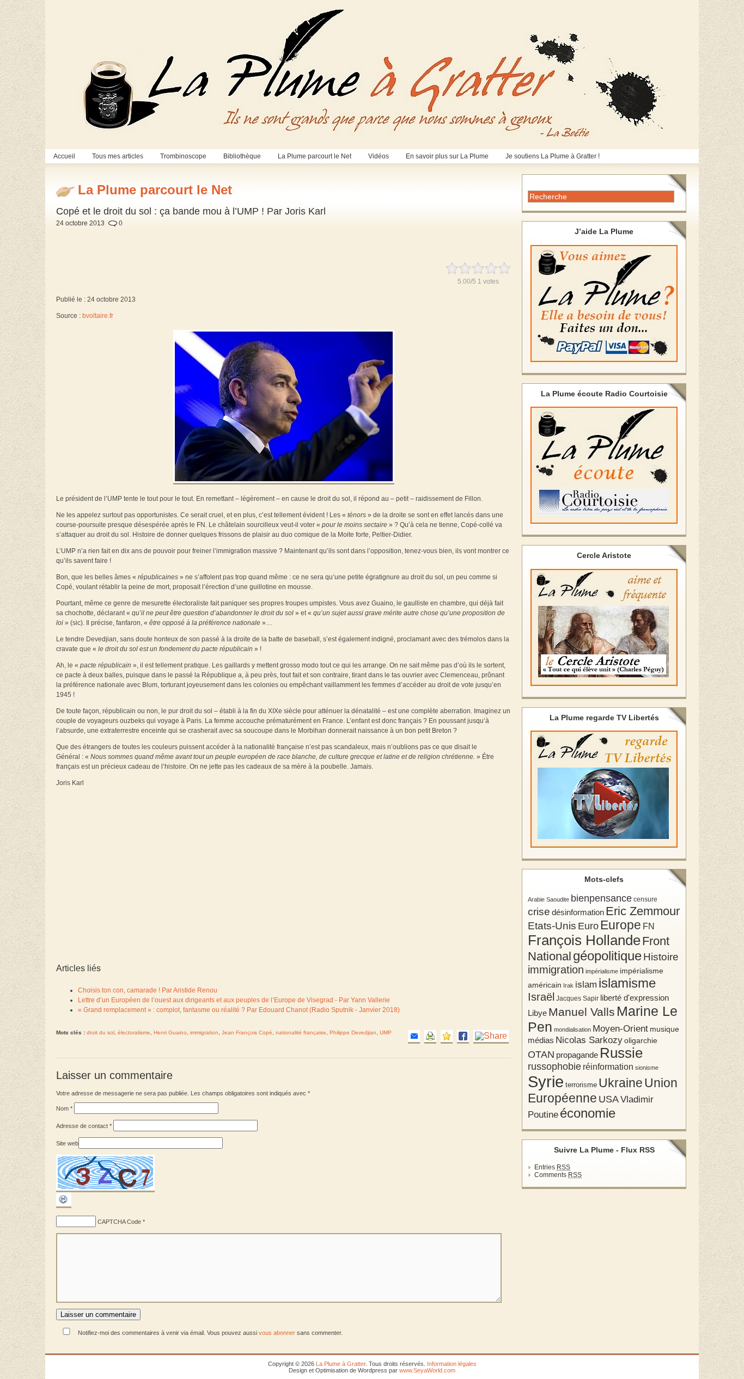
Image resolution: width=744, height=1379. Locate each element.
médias (541, 1040)
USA (609, 1099)
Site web (67, 1143)
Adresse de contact (84, 1126)
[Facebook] (463, 1037)
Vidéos (378, 156)
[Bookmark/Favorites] (446, 1037)
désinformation (578, 912)
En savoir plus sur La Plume (447, 156)
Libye (537, 1013)
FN (649, 926)
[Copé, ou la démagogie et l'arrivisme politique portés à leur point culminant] (283, 485)
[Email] (414, 1037)
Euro (588, 926)
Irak (568, 985)
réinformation (608, 1066)
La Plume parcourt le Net (314, 156)
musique (664, 1029)
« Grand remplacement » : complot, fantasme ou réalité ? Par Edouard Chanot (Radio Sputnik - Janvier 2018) (239, 1010)
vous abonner (277, 1332)
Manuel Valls (581, 1012)
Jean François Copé (247, 1032)
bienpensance (601, 898)
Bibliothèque (242, 156)
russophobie (554, 1066)
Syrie (546, 1081)
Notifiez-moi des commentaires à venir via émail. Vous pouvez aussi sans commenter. (209, 1332)
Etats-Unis (552, 925)
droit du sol (100, 1032)
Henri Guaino (170, 1032)
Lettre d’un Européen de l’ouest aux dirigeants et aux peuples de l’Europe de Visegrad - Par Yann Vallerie (234, 1000)
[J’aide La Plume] (604, 303)
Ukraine (621, 1083)
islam (586, 984)
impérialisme (602, 971)
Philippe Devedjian (353, 1032)
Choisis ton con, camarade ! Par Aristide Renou (147, 990)
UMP (386, 1032)
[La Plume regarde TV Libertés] (604, 789)
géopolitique (607, 955)
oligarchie (640, 1040)
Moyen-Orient (620, 1028)
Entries (552, 1167)
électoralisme (134, 1032)
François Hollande (584, 940)
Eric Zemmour (643, 911)
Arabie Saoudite (548, 899)
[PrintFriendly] (430, 1037)
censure (645, 899)
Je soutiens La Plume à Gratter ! (552, 156)
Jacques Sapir (577, 998)
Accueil (64, 156)
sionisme (646, 1067)
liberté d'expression (634, 998)
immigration (204, 1032)
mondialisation (572, 1029)
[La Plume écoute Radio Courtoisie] (604, 465)
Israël (541, 997)
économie (587, 1113)
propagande (577, 1054)
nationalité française (301, 1032)
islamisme (627, 983)
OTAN (541, 1054)
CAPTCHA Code (119, 1221)
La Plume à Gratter (340, 1363)
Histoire (661, 957)
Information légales (452, 1363)
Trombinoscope (183, 156)
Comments (558, 1175)
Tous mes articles (117, 156)
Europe (620, 925)
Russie (621, 1053)
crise (539, 911)
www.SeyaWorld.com (427, 1370)
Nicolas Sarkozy (589, 1040)
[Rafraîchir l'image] (63, 1206)
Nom (64, 1108)
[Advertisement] (317, 238)
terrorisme (581, 1085)
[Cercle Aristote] (604, 627)
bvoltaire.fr (97, 316)
